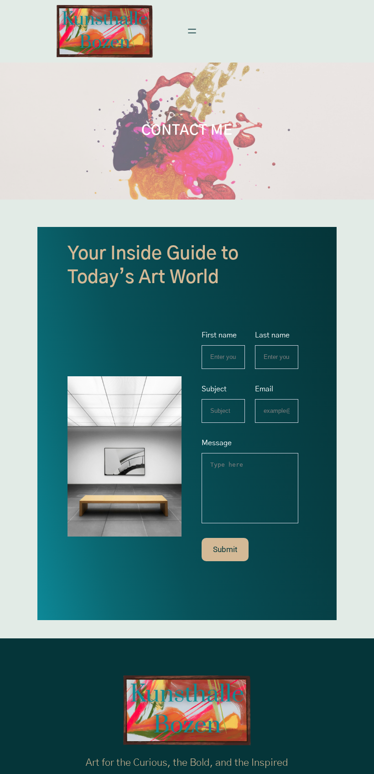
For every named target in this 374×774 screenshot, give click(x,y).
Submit (225, 549)
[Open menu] (192, 31)
